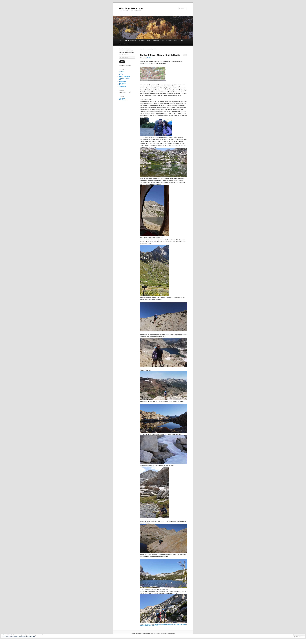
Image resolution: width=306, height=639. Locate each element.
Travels (148, 40)
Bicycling (176, 40)
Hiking (174, 624)
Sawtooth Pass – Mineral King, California (160, 54)
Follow (122, 61)
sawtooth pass (143, 625)
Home (121, 40)
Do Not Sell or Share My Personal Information (164, 633)
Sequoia (149, 625)
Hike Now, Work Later (131, 8)
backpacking (157, 624)
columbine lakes (169, 624)
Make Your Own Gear (167, 40)
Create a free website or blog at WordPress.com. (143, 633)
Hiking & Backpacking (124, 76)
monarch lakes (183, 624)
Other (182, 40)
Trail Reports (141, 40)
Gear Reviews (156, 40)
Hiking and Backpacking (130, 40)
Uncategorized (122, 86)
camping (163, 624)
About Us (127, 44)
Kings (178, 624)
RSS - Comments (123, 100)
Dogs (121, 44)
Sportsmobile (122, 81)
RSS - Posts (122, 98)
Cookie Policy (32, 636)
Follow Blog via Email (125, 49)
